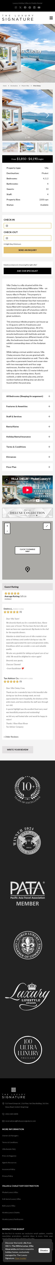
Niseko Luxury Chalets (11, 1212)
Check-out (11, 232)
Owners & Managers (10, 1136)
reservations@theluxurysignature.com (20, 1121)
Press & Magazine (9, 1156)
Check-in (9, 219)
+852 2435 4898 (11, 1114)
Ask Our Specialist (27, 271)
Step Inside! (20, 1258)
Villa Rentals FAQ (9, 1149)
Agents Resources (9, 1162)
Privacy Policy (7, 1176)
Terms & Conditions (10, 1142)
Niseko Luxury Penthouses (12, 1219)
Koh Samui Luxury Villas (11, 1199)
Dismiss (44, 1250)
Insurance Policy (8, 1169)
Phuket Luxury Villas (10, 1192)
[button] (47, 115)
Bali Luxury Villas (8, 1206)
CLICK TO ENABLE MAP (27, 550)
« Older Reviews (11, 736)
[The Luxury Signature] (16, 18)
